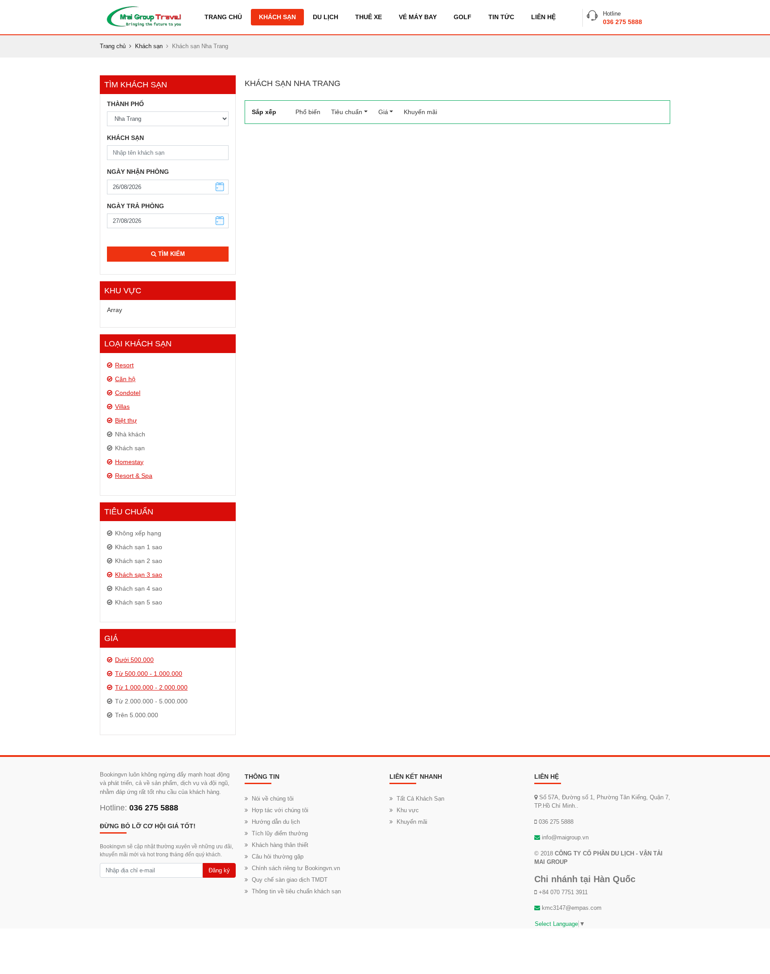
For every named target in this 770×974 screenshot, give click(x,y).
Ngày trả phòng (135, 206)
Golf (462, 17)
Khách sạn (277, 17)
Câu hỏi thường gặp (277, 856)
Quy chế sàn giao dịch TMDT (290, 879)
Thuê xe (368, 17)
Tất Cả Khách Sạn (420, 798)
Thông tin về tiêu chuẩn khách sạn (296, 891)
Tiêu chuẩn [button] (346, 111)
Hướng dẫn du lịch (276, 821)
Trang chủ (223, 17)
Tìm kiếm (170, 254)
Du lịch (325, 17)
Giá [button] (383, 111)
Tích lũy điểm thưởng (280, 833)
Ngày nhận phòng (138, 171)
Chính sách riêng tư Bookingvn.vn (296, 868)
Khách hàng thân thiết (280, 845)
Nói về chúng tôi (273, 798)
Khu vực (408, 810)
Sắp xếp (264, 111)
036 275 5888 (622, 21)
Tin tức (501, 17)
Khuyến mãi (420, 111)
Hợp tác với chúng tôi (280, 810)
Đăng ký (219, 870)
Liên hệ (543, 17)
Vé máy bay (418, 17)
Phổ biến (310, 111)
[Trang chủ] (144, 16)
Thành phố (125, 103)
